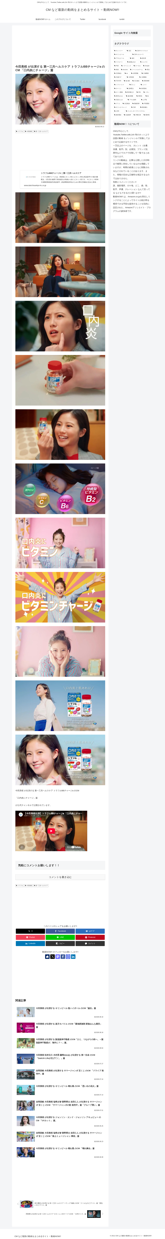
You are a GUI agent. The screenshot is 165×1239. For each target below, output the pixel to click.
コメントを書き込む (60, 877)
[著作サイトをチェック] (47, 956)
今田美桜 (29, 131)
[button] (60, 943)
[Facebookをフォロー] (63, 956)
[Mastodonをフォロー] (57, 956)
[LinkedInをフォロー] (73, 956)
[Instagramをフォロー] (68, 956)
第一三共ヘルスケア (42, 131)
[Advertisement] (60, 45)
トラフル (20, 131)
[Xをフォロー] (52, 956)
